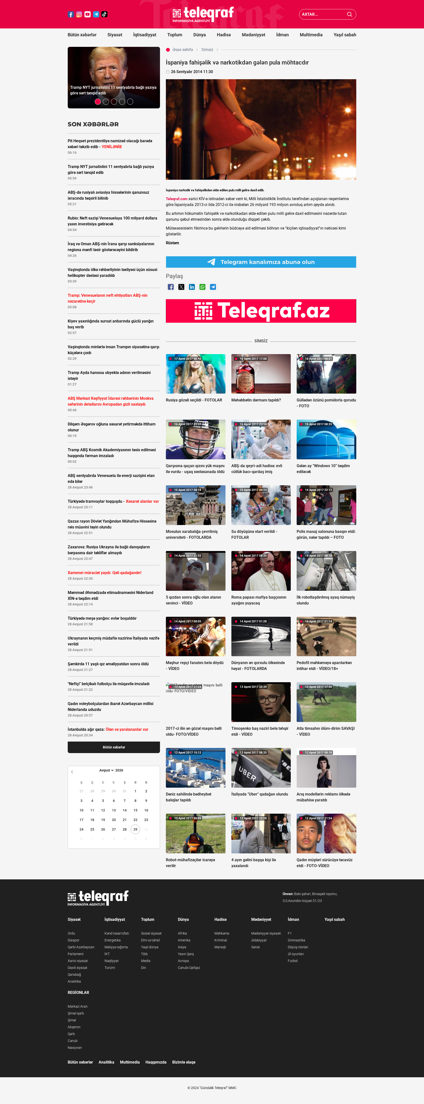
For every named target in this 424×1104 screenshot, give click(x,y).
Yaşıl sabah (345, 34)
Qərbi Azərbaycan (81, 947)
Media (145, 961)
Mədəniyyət (253, 34)
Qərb (71, 1034)
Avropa (183, 961)
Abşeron (74, 1027)
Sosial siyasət (151, 933)
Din (143, 968)
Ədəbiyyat (259, 940)
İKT (107, 954)
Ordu (71, 933)
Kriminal (220, 940)
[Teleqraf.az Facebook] (71, 14)
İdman (282, 34)
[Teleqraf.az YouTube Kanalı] (261, 310)
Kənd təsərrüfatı (117, 933)
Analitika (74, 981)
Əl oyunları (296, 954)
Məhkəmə (221, 933)
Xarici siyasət (78, 961)
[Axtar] (349, 14)
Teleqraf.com (176, 199)
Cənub (73, 1041)
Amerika (184, 940)
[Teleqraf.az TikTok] (104, 14)
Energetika (113, 940)
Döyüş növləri (298, 947)
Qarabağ (74, 974)
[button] (98, 102)
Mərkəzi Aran (78, 1006)
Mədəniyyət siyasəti (266, 933)
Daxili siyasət (77, 968)
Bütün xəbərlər (82, 34)
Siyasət (114, 34)
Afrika (182, 933)
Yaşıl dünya (150, 947)
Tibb (144, 954)
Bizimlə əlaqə (183, 1062)
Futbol (293, 961)
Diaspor (74, 940)
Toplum (174, 34)
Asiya (182, 947)
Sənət (255, 947)
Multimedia (311, 34)
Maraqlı (220, 947)
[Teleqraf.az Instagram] (79, 14)
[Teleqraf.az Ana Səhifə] (203, 14)
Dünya (199, 34)
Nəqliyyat (112, 961)
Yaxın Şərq (186, 954)
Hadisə (224, 34)
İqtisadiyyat (144, 34)
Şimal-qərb (76, 1013)
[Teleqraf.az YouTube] (87, 14)
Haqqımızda (156, 1062)
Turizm (110, 968)
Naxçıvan (75, 1048)
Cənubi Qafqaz (189, 968)
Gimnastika (296, 940)
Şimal (72, 1020)
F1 (290, 933)
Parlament (76, 954)
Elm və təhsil (150, 940)
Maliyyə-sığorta (116, 947)
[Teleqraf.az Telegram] (96, 14)
